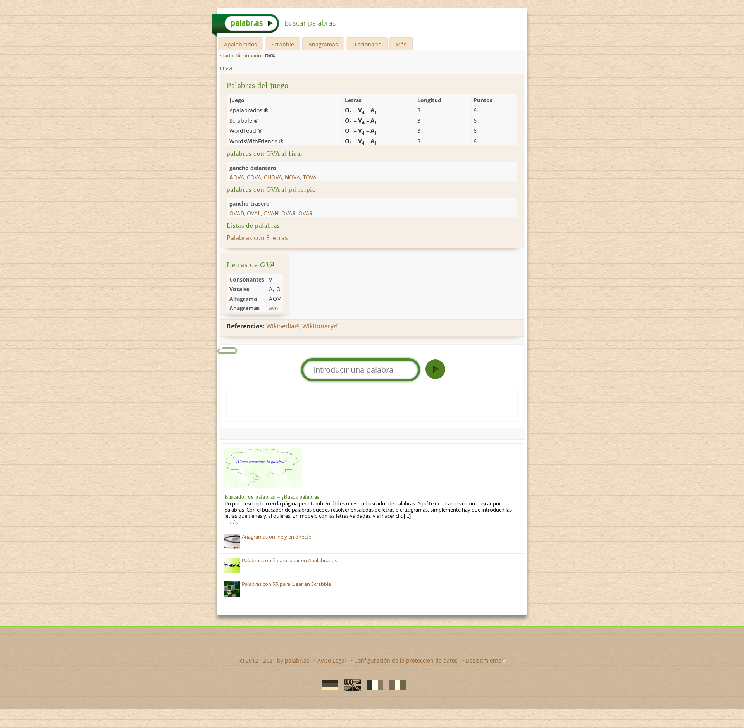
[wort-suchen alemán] (327, 684)
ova (226, 67)
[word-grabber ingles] (350, 684)
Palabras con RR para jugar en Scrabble (286, 584)
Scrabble (282, 44)
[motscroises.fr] (372, 684)
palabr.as (297, 660)
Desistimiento (483, 660)
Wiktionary (318, 326)
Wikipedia (280, 326)
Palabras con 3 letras (257, 238)
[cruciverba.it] (395, 684)
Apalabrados (240, 44)
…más (231, 522)
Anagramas (323, 44)
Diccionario (366, 44)
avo (273, 308)
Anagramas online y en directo (277, 537)
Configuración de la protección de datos (406, 660)
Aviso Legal (331, 660)
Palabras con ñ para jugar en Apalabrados (289, 560)
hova (273, 177)
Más (401, 44)
